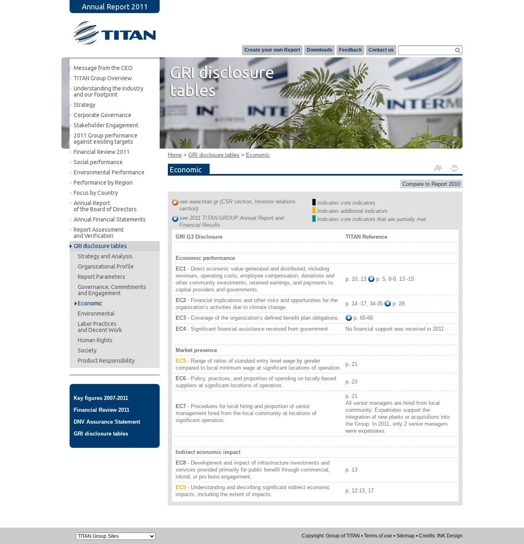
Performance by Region (103, 182)
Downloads (319, 50)
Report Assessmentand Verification (99, 232)
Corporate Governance (102, 115)
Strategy (84, 105)
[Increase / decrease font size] (438, 167)
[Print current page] (454, 167)
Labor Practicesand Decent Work (100, 327)
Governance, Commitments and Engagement (112, 290)
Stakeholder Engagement (106, 125)
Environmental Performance (109, 172)
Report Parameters (101, 276)
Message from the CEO (103, 68)
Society (87, 350)
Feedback (350, 50)
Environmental (96, 313)
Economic (90, 303)
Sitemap (405, 536)
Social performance (98, 162)
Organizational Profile (106, 266)
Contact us (381, 50)
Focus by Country (96, 193)
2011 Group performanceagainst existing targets (106, 138)
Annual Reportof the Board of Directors (105, 206)
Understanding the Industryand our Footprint (108, 91)
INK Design (450, 536)
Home (175, 155)
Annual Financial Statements (110, 219)
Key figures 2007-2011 (101, 398)
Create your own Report (272, 50)
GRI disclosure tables (100, 246)
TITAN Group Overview (103, 78)
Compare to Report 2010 (431, 184)
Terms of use (378, 536)
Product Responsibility (106, 360)
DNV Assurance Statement (107, 422)
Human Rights (95, 340)
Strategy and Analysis (105, 256)
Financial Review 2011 (102, 152)
